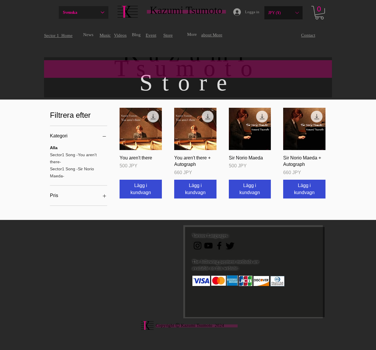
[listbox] (283, 12)
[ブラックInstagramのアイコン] (197, 245)
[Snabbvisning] (141, 129)
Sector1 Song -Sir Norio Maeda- (72, 172)
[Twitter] (230, 245)
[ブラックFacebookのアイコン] (219, 245)
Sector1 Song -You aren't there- (73, 158)
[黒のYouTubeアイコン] (208, 245)
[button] (283, 12)
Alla (54, 147)
